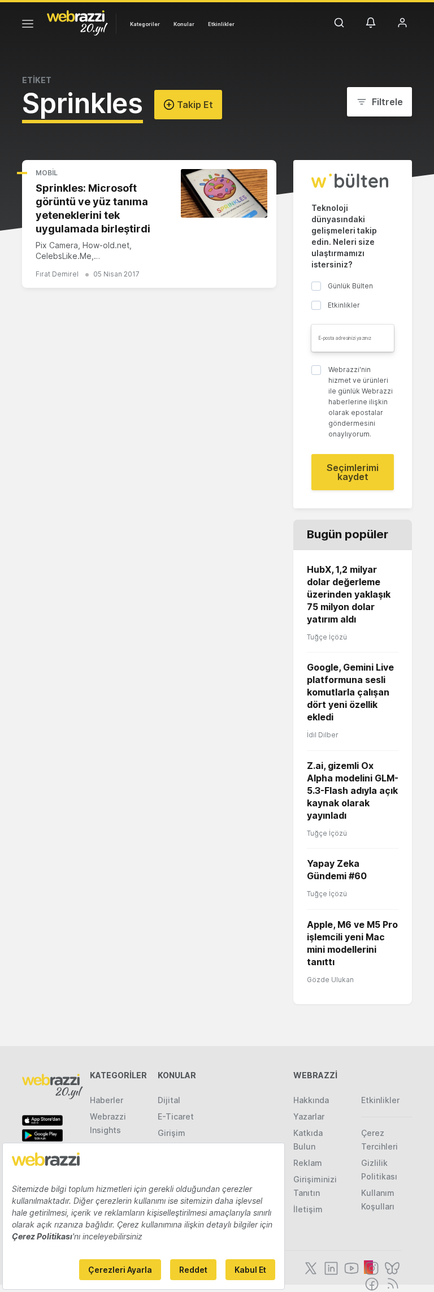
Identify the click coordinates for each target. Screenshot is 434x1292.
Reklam (307, 1163)
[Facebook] (370, 1283)
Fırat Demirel (57, 274)
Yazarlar (308, 1116)
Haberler (106, 1100)
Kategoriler (145, 24)
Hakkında (311, 1100)
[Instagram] (370, 1267)
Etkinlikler (221, 24)
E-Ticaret (176, 1116)
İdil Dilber (322, 735)
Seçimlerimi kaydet (353, 472)
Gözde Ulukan (330, 979)
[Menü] (27, 25)
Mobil (47, 172)
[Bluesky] (391, 1267)
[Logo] (77, 22)
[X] (309, 1267)
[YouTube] (350, 1267)
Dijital (169, 1100)
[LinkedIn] (330, 1267)
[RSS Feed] (390, 1283)
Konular (183, 24)
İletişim (308, 1209)
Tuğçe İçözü (327, 637)
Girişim (171, 1133)
